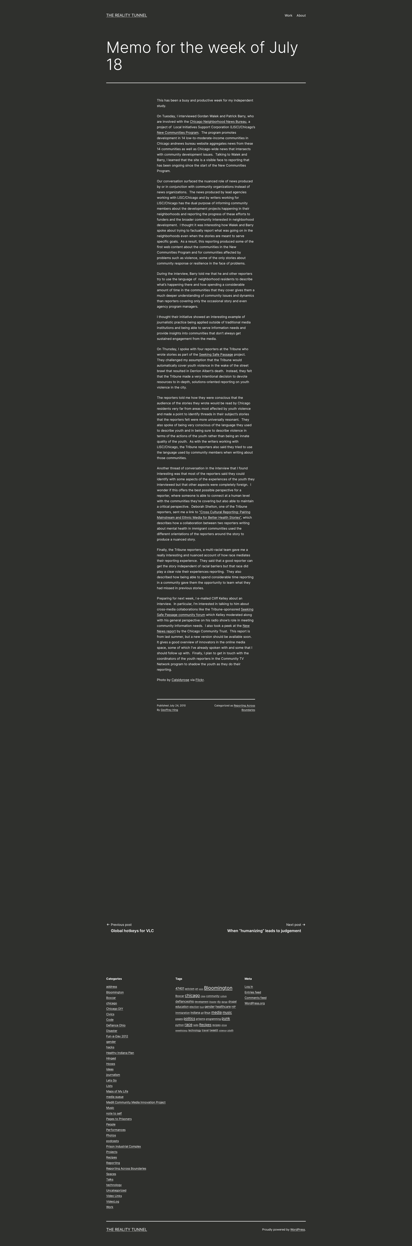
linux (207, 1012)
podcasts (112, 1141)
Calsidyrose (180, 680)
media (216, 1012)
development (201, 1001)
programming (213, 1018)
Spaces (111, 1174)
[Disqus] (206, 769)
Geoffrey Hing (169, 709)
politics (189, 1018)
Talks (109, 1179)
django (224, 1002)
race (188, 1024)
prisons (200, 1018)
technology (114, 1185)
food (202, 1007)
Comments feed (256, 997)
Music (110, 1107)
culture (223, 996)
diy (219, 1001)
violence (223, 1030)
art (196, 988)
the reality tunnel (126, 15)
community (213, 995)
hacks (110, 1047)
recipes (216, 1025)
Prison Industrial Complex (123, 1146)
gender (111, 1041)
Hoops (110, 1063)
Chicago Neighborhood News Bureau (218, 122)
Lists (109, 1086)
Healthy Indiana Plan (120, 1052)
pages (179, 1018)
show (224, 1025)
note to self (114, 1113)
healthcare (223, 1006)
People (110, 1124)
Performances (116, 1129)
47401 (179, 988)
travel (205, 1030)
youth (230, 1030)
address (111, 986)
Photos (111, 1135)
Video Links (114, 1196)
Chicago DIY (114, 1008)
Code (109, 1019)
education (182, 1006)
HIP (234, 1006)
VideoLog (112, 1201)
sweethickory (181, 1030)
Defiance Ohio (116, 1025)
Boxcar (111, 997)
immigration (182, 1012)
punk (226, 1018)
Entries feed (253, 992)
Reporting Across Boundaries (126, 1168)
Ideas (109, 1069)
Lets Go (111, 1080)
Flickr (200, 680)
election (194, 1006)
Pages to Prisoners (119, 1119)
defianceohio (184, 1001)
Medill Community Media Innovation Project (136, 1102)
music (227, 1012)
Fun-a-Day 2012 (117, 1036)
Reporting (113, 1163)
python (179, 1024)
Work (288, 15)
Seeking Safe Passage (216, 354)
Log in (249, 986)
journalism (113, 1074)
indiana (195, 1012)
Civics (110, 1014)
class (203, 996)
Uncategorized (116, 1190)
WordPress (297, 1229)
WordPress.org (255, 1003)
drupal (232, 1001)
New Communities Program (177, 132)
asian (201, 989)
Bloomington (115, 992)
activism (189, 988)
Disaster (111, 1030)
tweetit (214, 1030)
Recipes (111, 1157)
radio (195, 1025)
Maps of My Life (117, 1091)
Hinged (111, 1058)
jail (202, 1012)
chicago (111, 1003)
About (301, 15)
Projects (111, 1152)
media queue (114, 1096)
